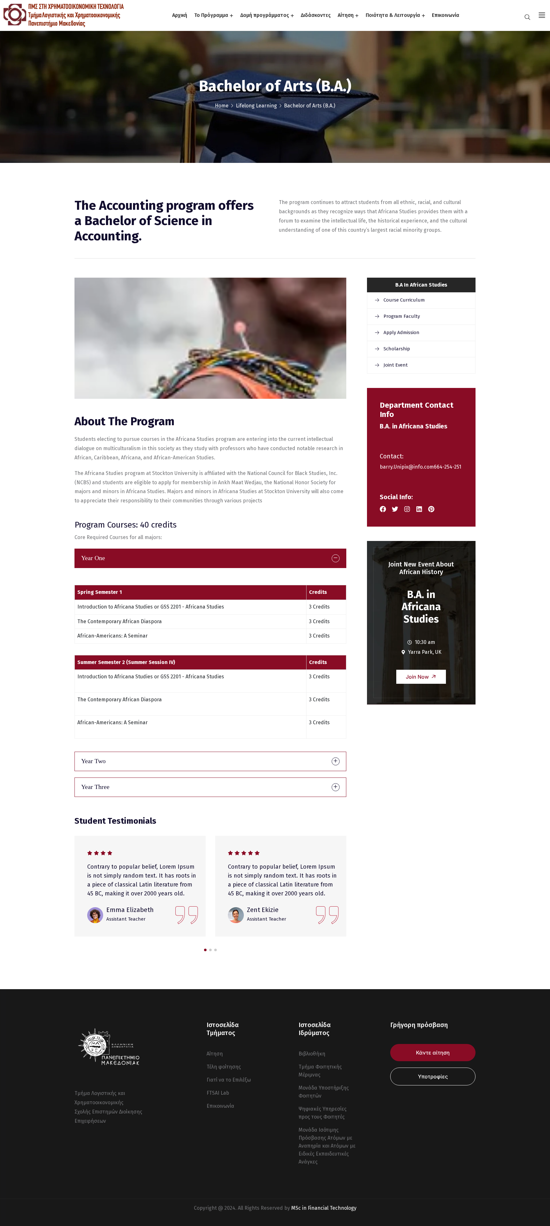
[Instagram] (407, 509)
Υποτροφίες (433, 1076)
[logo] (63, 15)
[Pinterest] (431, 509)
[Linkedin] (419, 509)
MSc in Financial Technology (323, 1208)
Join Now (418, 677)
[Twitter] (395, 509)
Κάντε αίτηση (433, 1052)
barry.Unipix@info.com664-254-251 (420, 467)
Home (222, 106)
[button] (205, 950)
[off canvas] (541, 14)
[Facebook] (383, 509)
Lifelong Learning (256, 106)
